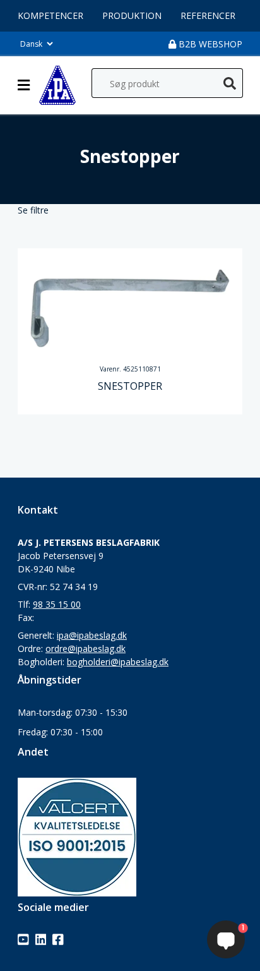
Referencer (207, 15)
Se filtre (33, 210)
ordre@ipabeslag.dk (85, 648)
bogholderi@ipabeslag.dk (117, 662)
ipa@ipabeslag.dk (92, 635)
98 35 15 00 (57, 604)
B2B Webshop (209, 44)
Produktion (132, 15)
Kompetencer (50, 15)
